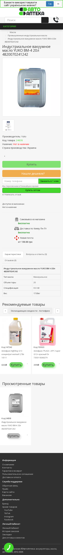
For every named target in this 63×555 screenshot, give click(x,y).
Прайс (5, 489)
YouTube (8, 510)
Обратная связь (10, 485)
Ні (58, 3)
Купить (32, 164)
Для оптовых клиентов (13, 537)
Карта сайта (8, 492)
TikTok (7, 513)
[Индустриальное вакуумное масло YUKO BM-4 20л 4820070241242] (31, 87)
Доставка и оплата (11, 477)
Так (50, 3)
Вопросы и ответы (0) (36, 254)
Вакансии (7, 495)
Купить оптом (32, 190)
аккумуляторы (43, 548)
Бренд (5, 503)
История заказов (10, 531)
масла (53, 548)
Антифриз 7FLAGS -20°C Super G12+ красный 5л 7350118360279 (47, 354)
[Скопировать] (25, 140)
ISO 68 (36, 288)
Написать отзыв (13, 194)
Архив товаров (9, 506)
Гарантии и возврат (12, 470)
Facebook (8, 519)
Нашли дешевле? (33, 173)
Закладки (7, 534)
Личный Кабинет (10, 528)
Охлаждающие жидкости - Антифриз (30, 310)
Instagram (9, 516)
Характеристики (13, 254)
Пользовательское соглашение (17, 474)
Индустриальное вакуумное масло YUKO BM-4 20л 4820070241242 (14, 425)
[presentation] (3, 347)
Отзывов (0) (10, 260)
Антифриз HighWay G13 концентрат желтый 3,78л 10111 (13, 354)
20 (34, 282)
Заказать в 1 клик (49, 181)
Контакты (7, 467)
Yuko (23, 136)
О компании (8, 464)
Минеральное (40, 277)
